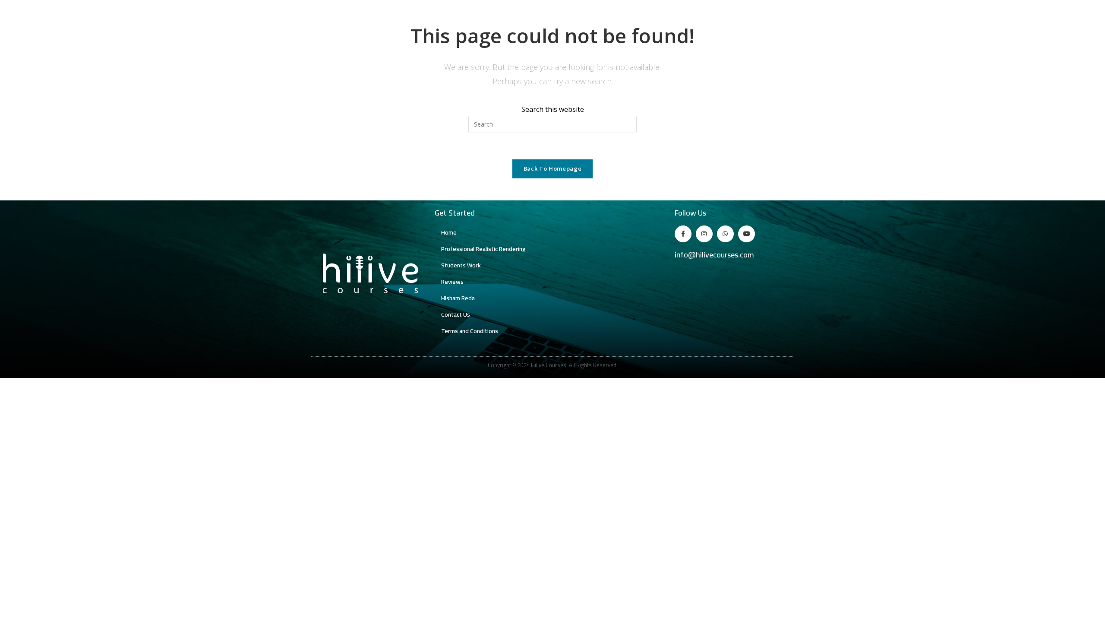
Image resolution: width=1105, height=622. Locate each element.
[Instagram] (704, 233)
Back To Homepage (552, 168)
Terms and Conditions (469, 330)
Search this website (552, 109)
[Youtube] (746, 233)
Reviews (452, 281)
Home (449, 232)
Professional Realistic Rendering (483, 248)
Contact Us (455, 314)
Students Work (461, 265)
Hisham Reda (458, 298)
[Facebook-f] (683, 233)
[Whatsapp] (725, 233)
